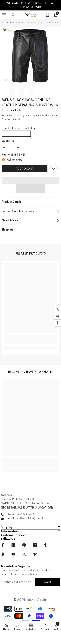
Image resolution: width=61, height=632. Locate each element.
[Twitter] (24, 554)
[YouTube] (13, 554)
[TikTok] (35, 545)
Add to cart (25, 169)
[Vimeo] (35, 554)
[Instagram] (13, 545)
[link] (53, 168)
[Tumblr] (45, 545)
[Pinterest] (24, 545)
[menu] (4, 15)
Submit (47, 582)
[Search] (13, 15)
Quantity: (8, 141)
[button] (30, 188)
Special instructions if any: (19, 128)
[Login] (47, 15)
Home (5, 22)
